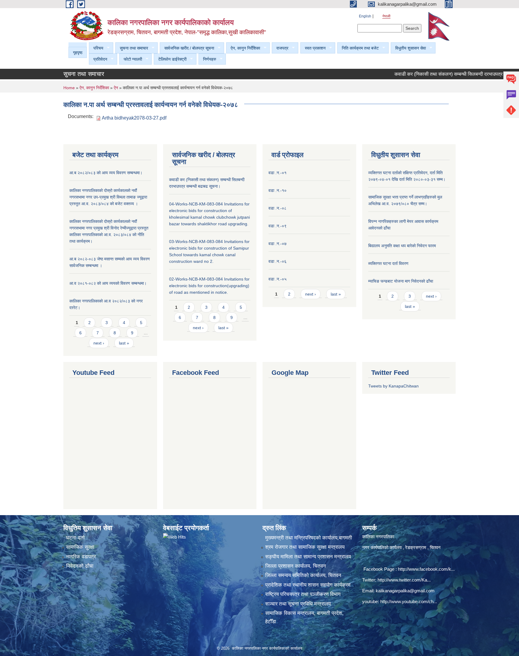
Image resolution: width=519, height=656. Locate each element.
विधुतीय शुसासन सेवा (408, 48)
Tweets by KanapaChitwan (393, 386)
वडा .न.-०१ (278, 172)
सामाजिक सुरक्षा (80, 547)
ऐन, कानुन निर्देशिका (243, 48)
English (365, 16)
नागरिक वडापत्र (81, 557)
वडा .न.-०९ (278, 225)
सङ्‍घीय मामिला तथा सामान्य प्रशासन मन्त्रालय (308, 557)
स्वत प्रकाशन (313, 48)
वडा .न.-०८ (278, 208)
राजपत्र (280, 48)
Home (69, 87)
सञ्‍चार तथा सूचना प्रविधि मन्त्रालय (298, 604)
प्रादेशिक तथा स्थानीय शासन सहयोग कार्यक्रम (308, 585)
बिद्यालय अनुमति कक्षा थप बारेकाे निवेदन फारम (402, 245)
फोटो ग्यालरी (130, 59)
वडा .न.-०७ (278, 243)
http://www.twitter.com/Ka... (404, 579)
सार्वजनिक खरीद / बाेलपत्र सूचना (187, 48)
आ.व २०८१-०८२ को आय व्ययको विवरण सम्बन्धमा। (108, 283)
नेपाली (386, 16)
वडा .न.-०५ (278, 279)
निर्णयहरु (207, 59)
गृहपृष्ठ (77, 52)
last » (124, 343)
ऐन (116, 87)
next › (98, 343)
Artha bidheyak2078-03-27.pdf (134, 117)
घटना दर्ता (75, 538)
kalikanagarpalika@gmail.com (405, 590)
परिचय (96, 48)
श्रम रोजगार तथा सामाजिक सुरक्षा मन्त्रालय (304, 547)
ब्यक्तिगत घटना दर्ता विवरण (388, 263)
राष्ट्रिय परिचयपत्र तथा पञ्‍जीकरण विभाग (303, 594)
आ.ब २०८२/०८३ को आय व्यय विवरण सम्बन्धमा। (105, 172)
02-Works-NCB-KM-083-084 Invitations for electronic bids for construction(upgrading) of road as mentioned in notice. (209, 286)
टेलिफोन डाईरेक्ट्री (170, 59)
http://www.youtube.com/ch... (408, 601)
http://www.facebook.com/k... (426, 569)
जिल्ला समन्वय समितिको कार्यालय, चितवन (303, 575)
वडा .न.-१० (278, 190)
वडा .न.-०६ (278, 261)
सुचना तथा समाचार (131, 48)
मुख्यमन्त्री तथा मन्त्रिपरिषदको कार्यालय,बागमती (308, 538)
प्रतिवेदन (98, 59)
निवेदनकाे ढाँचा (79, 566)
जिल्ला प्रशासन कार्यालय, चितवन (295, 566)
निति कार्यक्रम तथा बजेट (358, 48)
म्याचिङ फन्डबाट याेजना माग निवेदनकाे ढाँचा (400, 281)
